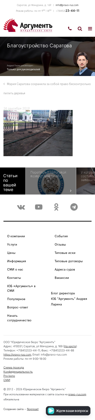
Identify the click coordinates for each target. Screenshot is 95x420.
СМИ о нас (15, 269)
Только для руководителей (23, 69)
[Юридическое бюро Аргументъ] (27, 25)
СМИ (6, 380)
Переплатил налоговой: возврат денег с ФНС (48, 174)
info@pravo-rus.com (67, 5)
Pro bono (9, 375)
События (61, 236)
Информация (16, 261)
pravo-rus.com (77, 394)
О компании (16, 236)
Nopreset (33, 409)
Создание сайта (13, 409)
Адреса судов (65, 269)
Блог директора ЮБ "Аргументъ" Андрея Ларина (69, 299)
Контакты (14, 278)
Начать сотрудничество (19, 318)
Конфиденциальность (18, 371)
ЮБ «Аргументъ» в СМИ (21, 288)
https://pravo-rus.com (17, 354)
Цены (11, 253)
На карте (70, 346)
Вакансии (62, 278)
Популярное (16, 299)
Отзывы (60, 244)
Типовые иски (65, 253)
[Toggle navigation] (90, 28)
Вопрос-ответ (17, 307)
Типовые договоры (69, 261)
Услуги (12, 244)
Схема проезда (13, 367)
